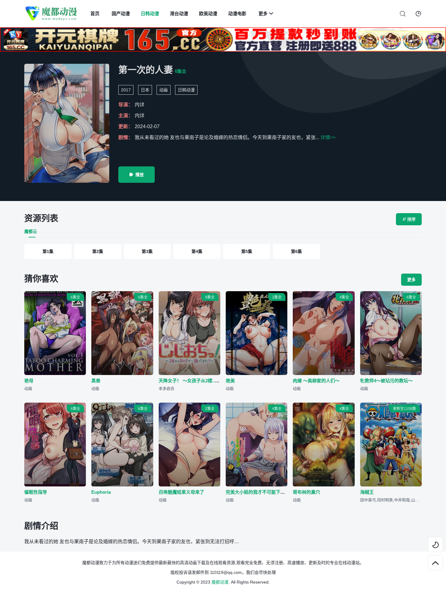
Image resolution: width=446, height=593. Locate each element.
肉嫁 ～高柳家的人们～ (316, 380)
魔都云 (30, 231)
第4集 (196, 251)
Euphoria (101, 492)
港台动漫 (179, 13)
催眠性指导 (35, 492)
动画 (163, 89)
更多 (265, 13)
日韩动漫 (150, 13)
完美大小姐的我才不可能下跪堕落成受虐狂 (269, 492)
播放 (136, 174)
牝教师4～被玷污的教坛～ (386, 380)
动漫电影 (237, 13)
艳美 (230, 380)
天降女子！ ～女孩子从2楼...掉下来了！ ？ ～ (204, 380)
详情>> (328, 137)
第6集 (296, 251)
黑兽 (95, 380)
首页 (95, 13)
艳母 (28, 380)
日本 (145, 89)
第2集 (97, 251)
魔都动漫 (219, 582)
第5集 (246, 251)
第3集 (147, 251)
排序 (409, 219)
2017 (126, 89)
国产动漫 (121, 13)
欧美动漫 (208, 13)
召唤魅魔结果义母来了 (181, 492)
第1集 (47, 251)
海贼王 (367, 492)
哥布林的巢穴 (306, 492)
